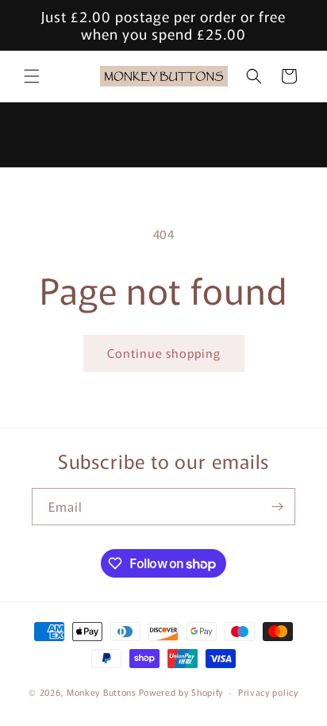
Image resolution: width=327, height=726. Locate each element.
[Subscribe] (277, 506)
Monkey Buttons (102, 692)
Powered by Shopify (181, 692)
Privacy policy (268, 692)
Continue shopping (164, 352)
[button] (31, 76)
